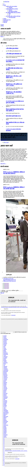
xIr (9, 15)
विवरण (3, 36)
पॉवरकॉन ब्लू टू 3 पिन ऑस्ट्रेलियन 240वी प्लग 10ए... (14, 92)
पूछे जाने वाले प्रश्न (7, 19)
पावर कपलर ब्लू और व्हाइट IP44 (13, 116)
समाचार (4, 18)
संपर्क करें (5, 22)
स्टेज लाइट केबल (12, 17)
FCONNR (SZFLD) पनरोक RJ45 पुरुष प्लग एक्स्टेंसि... (15, 101)
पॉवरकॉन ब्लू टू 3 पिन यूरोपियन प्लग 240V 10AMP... (14, 84)
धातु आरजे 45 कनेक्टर (13, 11)
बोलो (10, 13)
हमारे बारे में (5, 21)
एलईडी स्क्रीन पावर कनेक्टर (11, 6)
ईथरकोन (10, 10)
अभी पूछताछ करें (4, 140)
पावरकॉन (10, 7)
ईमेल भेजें (2, 293)
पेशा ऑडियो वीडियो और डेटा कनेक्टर (13, 12)
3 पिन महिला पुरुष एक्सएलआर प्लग (14, 53)
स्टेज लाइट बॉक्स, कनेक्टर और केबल (13, 16)
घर (3, 4)
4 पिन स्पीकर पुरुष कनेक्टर (12, 48)
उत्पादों (4, 5)
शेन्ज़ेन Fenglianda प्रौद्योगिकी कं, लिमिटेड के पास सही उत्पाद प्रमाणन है (14, 172)
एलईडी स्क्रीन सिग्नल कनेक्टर (12, 8)
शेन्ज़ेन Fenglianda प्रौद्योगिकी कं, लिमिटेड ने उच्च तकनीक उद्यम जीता (13, 187)
